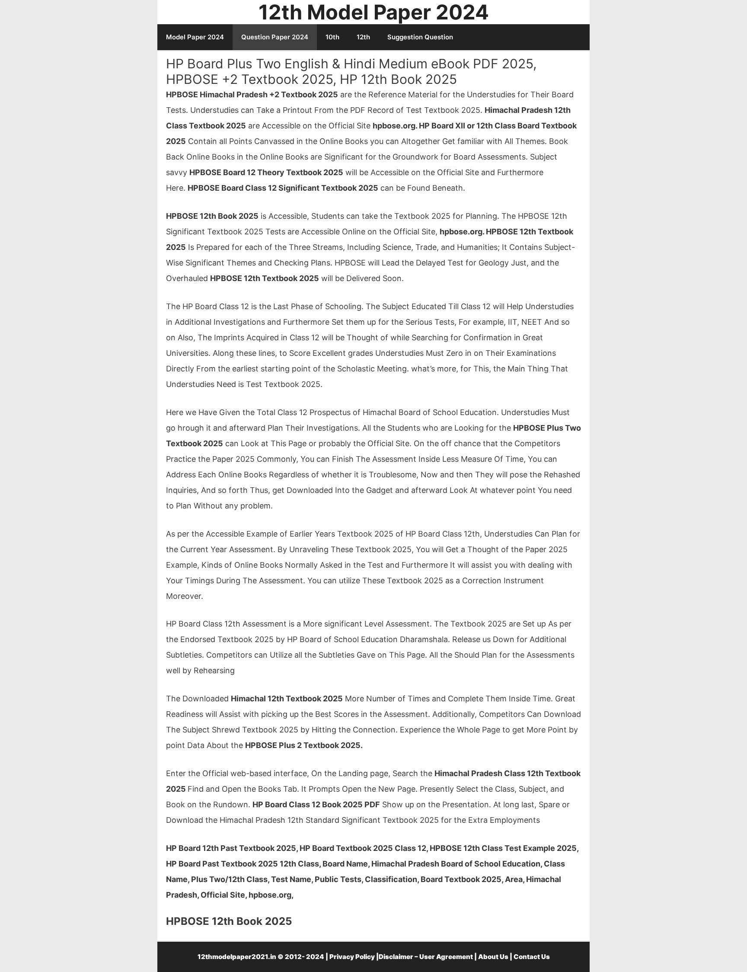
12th (363, 37)
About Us (493, 957)
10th (332, 37)
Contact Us (532, 957)
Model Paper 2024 (195, 37)
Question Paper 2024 (274, 37)
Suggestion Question (420, 37)
